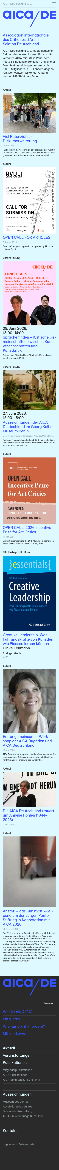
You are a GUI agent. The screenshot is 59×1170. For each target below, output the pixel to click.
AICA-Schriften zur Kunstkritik (21, 1079)
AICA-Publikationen (15, 1074)
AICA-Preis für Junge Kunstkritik (23, 1116)
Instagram (48, 1003)
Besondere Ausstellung (17, 1111)
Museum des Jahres (15, 1101)
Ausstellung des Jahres (17, 1106)
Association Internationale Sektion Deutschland (26, 39)
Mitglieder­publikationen (17, 1069)
